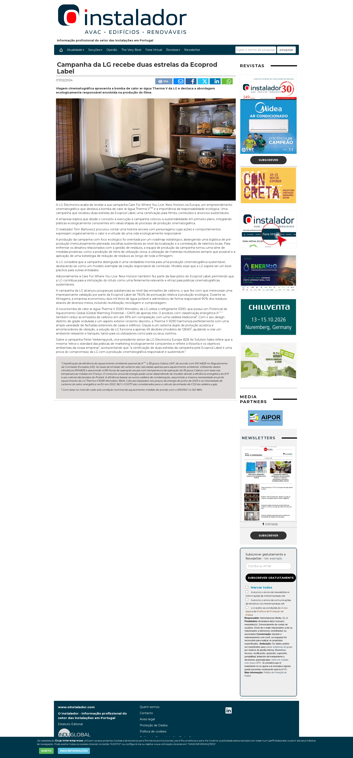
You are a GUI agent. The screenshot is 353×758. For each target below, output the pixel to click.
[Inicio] (61, 50)
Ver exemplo (273, 558)
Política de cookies (153, 731)
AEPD (284, 669)
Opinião (111, 50)
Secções (94, 50)
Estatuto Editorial (70, 724)
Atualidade (74, 50)
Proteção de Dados (154, 725)
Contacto (146, 713)
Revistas (172, 50)
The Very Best (131, 50)
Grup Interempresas (69, 740)
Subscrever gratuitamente (271, 577)
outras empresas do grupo (279, 647)
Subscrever (268, 160)
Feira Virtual (153, 50)
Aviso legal (147, 719)
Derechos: (280, 650)
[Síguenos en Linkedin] (229, 711)
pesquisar (286, 50)
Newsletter (192, 50)
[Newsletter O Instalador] (268, 483)
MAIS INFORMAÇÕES (74, 750)
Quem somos (149, 707)
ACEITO (46, 750)
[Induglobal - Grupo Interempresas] (74, 734)
